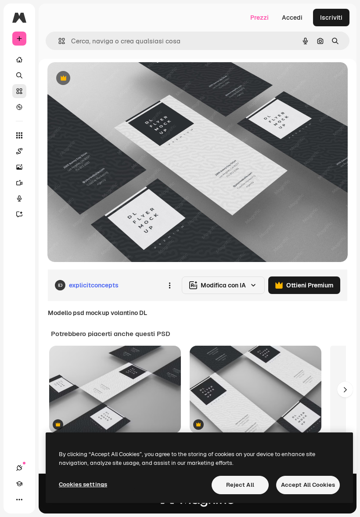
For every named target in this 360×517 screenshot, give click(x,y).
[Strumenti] (19, 135)
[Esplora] (19, 107)
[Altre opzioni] (169, 285)
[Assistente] (19, 214)
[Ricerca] (19, 75)
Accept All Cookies (308, 485)
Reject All (240, 485)
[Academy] (19, 484)
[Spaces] (19, 151)
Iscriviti (331, 17)
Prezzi (259, 17)
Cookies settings (83, 484)
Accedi (292, 17)
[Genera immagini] (19, 167)
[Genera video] (19, 183)
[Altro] (19, 499)
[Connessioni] (19, 468)
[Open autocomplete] (58, 41)
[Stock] (19, 91)
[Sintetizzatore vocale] (19, 198)
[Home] (19, 60)
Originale (105, 78)
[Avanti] (345, 389)
